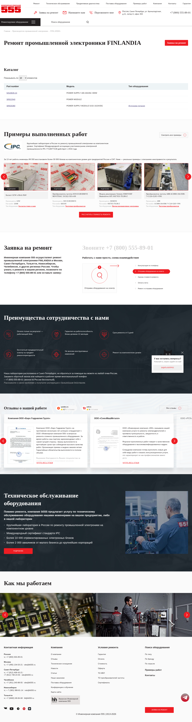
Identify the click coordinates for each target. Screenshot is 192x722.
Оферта (101, 668)
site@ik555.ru (30, 665)
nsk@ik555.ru (30, 690)
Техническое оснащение (61, 664)
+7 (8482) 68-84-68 (14, 698)
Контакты (172, 3)
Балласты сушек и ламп (27, 206)
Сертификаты (104, 683)
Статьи (54, 673)
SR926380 (11, 106)
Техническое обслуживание (58, 3)
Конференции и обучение (62, 687)
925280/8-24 (12, 93)
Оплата (101, 659)
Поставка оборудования (116, 3)
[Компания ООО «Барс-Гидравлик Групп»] (21, 445)
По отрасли (150, 664)
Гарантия (187, 3)
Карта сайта (56, 692)
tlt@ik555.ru (29, 698)
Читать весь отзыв (44, 463)
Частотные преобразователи (75, 206)
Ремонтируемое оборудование (14, 22)
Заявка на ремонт (159, 710)
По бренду (149, 659)
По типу (148, 654)
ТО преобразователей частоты (111, 678)
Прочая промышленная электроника (125, 206)
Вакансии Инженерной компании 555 (68, 700)
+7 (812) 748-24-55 (12, 675)
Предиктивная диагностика (87, 3)
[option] (26, 185)
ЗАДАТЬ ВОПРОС (167, 368)
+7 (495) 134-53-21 (14, 665)
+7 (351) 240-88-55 (14, 683)
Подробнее (18, 551)
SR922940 (11, 99)
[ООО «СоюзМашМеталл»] (107, 445)
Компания (157, 3)
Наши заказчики (58, 678)
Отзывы (54, 659)
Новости (54, 668)
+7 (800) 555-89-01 (180, 12)
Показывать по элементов (20, 78)
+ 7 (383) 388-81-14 (14, 690)
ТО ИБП (101, 673)
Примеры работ (140, 3)
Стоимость (102, 664)
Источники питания (137, 106)
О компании (56, 654)
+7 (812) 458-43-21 (14, 672)
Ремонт (36, 3)
